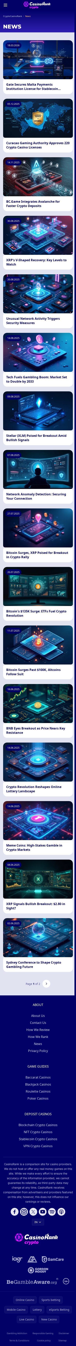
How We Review (38, 1030)
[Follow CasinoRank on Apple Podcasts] (61, 1212)
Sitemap (62, 1340)
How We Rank (38, 1037)
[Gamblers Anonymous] (32, 1259)
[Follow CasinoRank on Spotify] (52, 1212)
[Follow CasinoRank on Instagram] (24, 1212)
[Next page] (46, 984)
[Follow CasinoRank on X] (33, 1212)
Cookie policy (44, 1340)
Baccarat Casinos (38, 1077)
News (38, 1044)
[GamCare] (53, 1259)
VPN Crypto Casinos (38, 1146)
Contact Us (38, 1023)
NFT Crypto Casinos (38, 1132)
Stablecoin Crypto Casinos (38, 1139)
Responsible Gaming (43, 1333)
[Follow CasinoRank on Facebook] (15, 1212)
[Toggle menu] (5, 5)
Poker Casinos (38, 1098)
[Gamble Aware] (32, 1281)
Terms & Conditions (19, 1340)
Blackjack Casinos (38, 1084)
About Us (38, 1016)
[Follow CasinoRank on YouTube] (43, 1212)
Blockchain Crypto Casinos (38, 1125)
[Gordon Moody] (38, 1270)
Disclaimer (64, 1333)
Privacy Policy (38, 1051)
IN (36, 1222)
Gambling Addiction (17, 1333)
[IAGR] (17, 1259)
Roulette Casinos (38, 1091)
